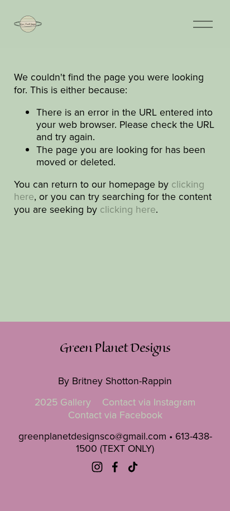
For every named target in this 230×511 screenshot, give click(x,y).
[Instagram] (97, 466)
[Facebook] (115, 466)
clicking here (128, 209)
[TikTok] (132, 466)
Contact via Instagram (148, 402)
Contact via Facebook (115, 415)
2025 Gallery (63, 402)
